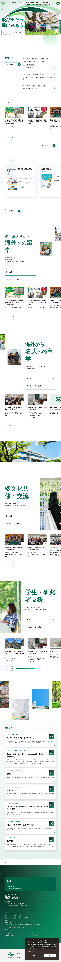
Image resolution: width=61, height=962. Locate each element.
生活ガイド (7, 920)
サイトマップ (34, 936)
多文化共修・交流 (44, 58)
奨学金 (42, 61)
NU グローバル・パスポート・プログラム (15, 916)
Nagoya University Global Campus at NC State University (20, 918)
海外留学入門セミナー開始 (30, 89)
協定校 (16, 414)
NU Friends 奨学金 (28, 68)
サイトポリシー (34, 933)
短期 (42, 74)
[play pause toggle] (56, 31)
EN (54, 3)
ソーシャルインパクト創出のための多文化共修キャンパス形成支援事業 (23, 925)
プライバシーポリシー (9, 933)
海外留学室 (8, 922)
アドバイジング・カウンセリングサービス (15, 927)
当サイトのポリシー (33, 951)
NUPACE (7, 929)
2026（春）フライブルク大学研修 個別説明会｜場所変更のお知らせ (37, 78)
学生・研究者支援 (27, 61)
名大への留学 (15, 412)
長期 (39, 85)
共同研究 (36, 61)
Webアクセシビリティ (9, 936)
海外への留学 (34, 58)
